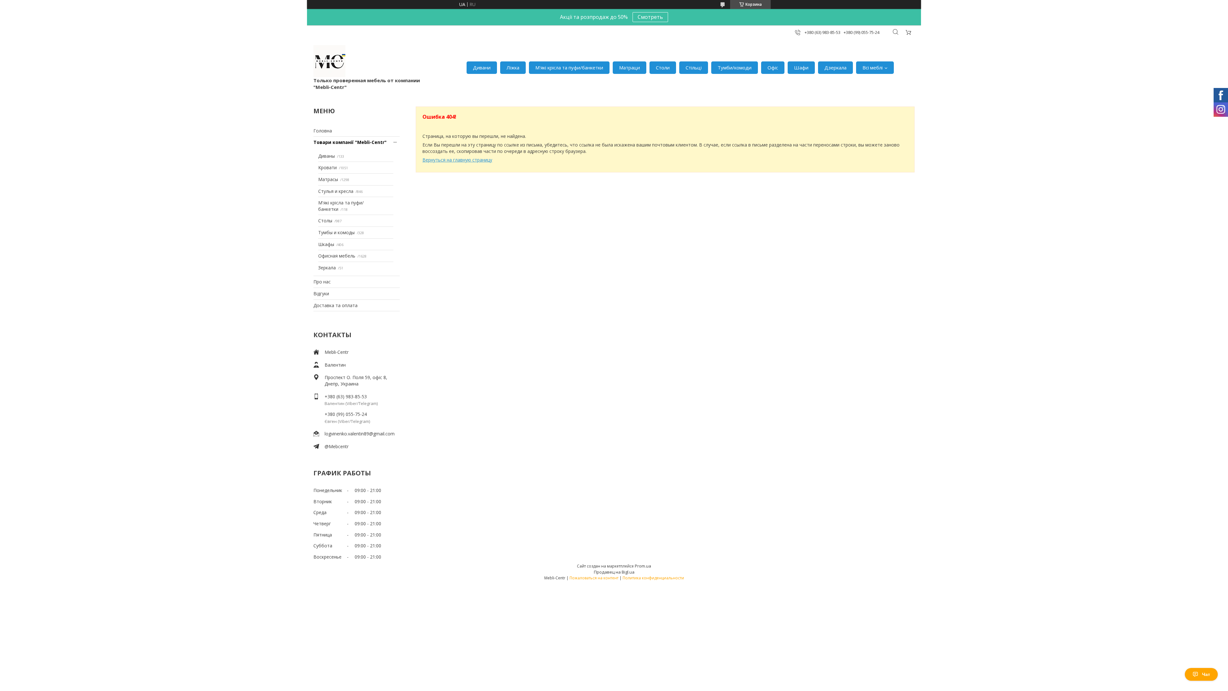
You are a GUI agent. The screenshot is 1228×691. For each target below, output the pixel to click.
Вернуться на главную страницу (457, 160)
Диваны (326, 156)
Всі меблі (872, 67)
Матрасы (328, 179)
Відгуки (321, 293)
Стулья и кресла (335, 191)
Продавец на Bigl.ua (614, 572)
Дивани (482, 67)
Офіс (772, 67)
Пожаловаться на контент (594, 578)
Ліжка (513, 67)
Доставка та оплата (335, 305)
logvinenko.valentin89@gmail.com (360, 434)
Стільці (694, 67)
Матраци (629, 67)
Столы (325, 221)
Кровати (327, 167)
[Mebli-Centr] (329, 61)
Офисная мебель (336, 256)
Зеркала (327, 268)
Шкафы (326, 244)
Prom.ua (643, 566)
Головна (322, 131)
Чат (1206, 674)
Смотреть (650, 16)
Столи (663, 67)
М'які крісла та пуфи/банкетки (569, 67)
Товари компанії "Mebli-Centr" (350, 142)
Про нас (322, 282)
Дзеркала (835, 67)
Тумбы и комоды (336, 232)
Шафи (801, 67)
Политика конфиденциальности (653, 578)
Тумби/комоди (735, 67)
